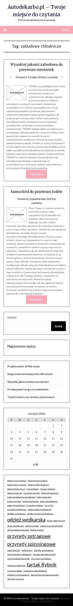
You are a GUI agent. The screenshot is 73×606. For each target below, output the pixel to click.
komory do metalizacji (16, 505)
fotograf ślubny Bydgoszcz (38, 485)
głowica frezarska (14, 493)
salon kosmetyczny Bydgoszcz (19, 554)
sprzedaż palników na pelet (44, 554)
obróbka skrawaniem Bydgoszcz (40, 514)
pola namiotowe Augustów (18, 530)
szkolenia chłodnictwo (16, 565)
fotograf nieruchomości (17, 481)
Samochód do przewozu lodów (36, 192)
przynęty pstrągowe (29, 536)
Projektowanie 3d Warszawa (23, 366)
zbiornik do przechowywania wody (45, 575)
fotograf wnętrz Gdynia (16, 485)
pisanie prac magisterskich (51, 526)
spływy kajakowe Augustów (18, 559)
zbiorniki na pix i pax (15, 579)
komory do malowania (48, 501)
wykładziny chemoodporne (18, 575)
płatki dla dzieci (13, 550)
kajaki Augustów (14, 501)
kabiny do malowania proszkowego (21, 497)
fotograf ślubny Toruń (16, 489)
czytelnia (52, 77)
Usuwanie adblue (14, 571)
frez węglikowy (32, 489)
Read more (36, 174)
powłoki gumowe (37, 530)
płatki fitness (27, 550)
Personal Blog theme (42, 601)
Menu (66, 29)
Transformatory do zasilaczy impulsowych (30, 397)
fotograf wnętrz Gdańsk (38, 481)
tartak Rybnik (42, 564)
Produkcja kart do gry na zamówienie (28, 389)
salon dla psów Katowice (43, 550)
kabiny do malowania (49, 493)
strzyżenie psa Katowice (41, 559)
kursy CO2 (49, 505)
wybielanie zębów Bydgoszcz (35, 571)
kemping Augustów (30, 501)
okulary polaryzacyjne (56, 521)
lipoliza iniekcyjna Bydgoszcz (39, 509)
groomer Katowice (47, 489)
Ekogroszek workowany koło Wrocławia (30, 373)
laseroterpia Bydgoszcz (16, 509)
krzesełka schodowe (34, 505)
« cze (35, 463)
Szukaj (11, 317)
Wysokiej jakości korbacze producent (28, 381)
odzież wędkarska (26, 519)
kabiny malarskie (44, 497)
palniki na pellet (32, 526)
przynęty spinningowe (31, 544)
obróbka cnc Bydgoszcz (16, 514)
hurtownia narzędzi (31, 493)
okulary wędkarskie (15, 526)
